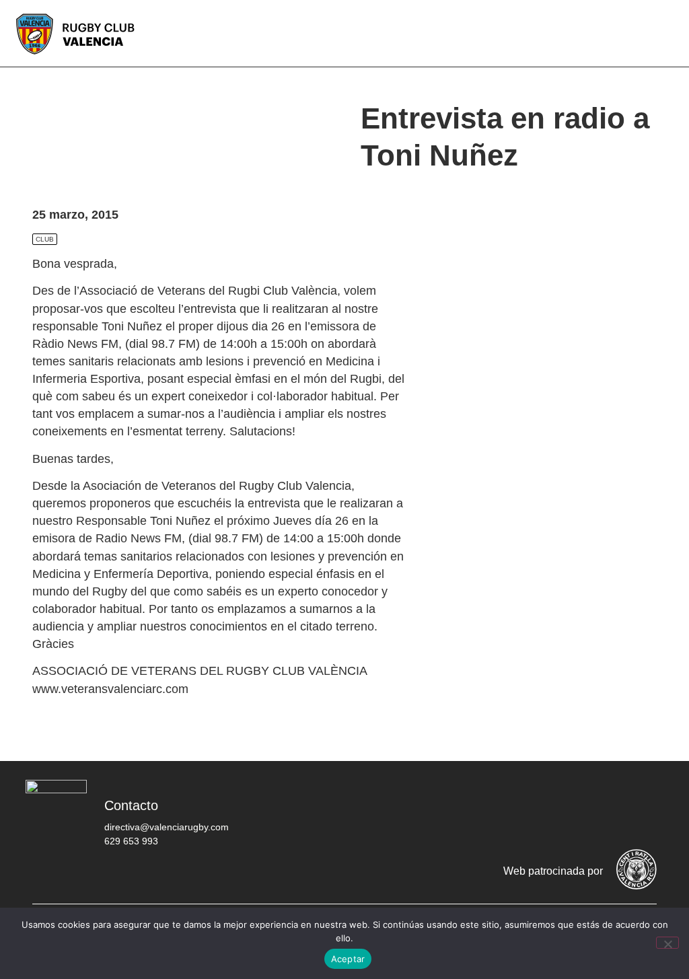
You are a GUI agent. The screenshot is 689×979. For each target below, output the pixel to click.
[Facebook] (478, 810)
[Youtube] (599, 810)
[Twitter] (519, 810)
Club (45, 239)
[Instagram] (559, 810)
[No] (667, 943)
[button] (668, 33)
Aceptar (348, 958)
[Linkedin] (640, 810)
